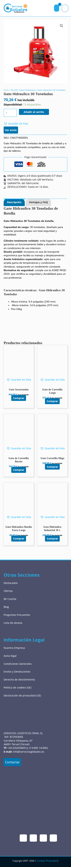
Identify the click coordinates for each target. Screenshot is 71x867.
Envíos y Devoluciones (17, 671)
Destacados (11, 583)
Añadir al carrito (34, 112)
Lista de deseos (13, 623)
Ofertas (8, 591)
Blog (6, 607)
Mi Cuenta (10, 599)
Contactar (12, 762)
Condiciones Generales (18, 663)
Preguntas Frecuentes (17, 615)
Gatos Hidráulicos (27, 90)
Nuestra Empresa (14, 648)
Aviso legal (10, 655)
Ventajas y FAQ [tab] (38, 202)
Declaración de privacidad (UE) (22, 695)
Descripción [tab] (14, 202)
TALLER (14, 90)
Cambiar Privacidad (47, 860)
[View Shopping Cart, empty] (56, 8)
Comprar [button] (18, 398)
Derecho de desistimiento (19, 679)
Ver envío (11, 130)
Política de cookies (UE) (17, 687)
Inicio (6, 90)
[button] (61, 25)
